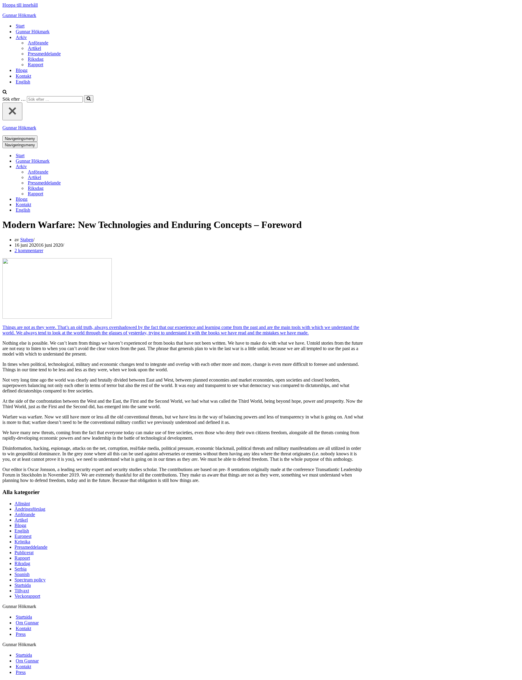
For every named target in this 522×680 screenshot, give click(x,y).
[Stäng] (12, 111)
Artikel (34, 48)
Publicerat (24, 552)
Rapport (35, 64)
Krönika (22, 541)
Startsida (22, 585)
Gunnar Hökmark (33, 31)
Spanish (22, 574)
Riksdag (36, 59)
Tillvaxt (21, 590)
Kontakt (23, 76)
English (23, 81)
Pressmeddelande (44, 53)
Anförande (38, 42)
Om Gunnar (27, 622)
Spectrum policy (30, 579)
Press (21, 634)
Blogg (21, 70)
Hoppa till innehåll (20, 5)
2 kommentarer (28, 250)
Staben (26, 239)
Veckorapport (27, 596)
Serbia (20, 568)
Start (20, 25)
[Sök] (4, 92)
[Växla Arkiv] (108, 166)
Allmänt (22, 503)
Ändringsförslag (29, 509)
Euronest (22, 536)
